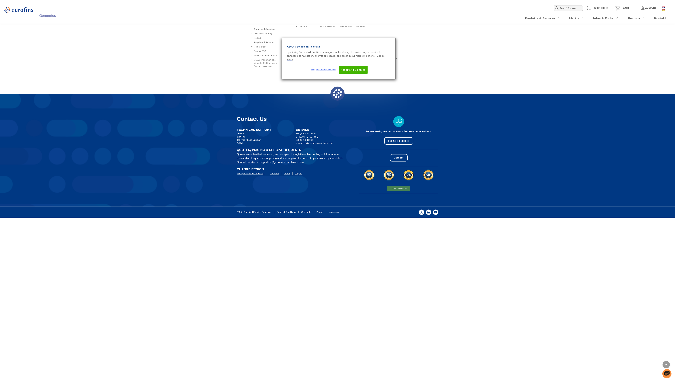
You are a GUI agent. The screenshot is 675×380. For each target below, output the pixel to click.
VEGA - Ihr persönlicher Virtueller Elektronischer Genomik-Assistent (265, 63)
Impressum (334, 212)
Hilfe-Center (260, 47)
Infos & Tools (603, 18)
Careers (399, 158)
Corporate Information (264, 29)
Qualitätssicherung (263, 33)
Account (650, 8)
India (287, 173)
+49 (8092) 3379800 (306, 133)
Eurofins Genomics (327, 26)
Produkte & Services (540, 18)
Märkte (574, 18)
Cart (626, 8)
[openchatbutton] (666, 373)
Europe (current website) (250, 173)
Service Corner (345, 26)
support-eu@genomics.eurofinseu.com (314, 143)
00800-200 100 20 (305, 140)
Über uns (633, 18)
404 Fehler (360, 26)
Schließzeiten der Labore (266, 55)
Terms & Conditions (286, 212)
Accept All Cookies (353, 69)
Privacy (319, 212)
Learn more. (333, 154)
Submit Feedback (399, 141)
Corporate (306, 212)
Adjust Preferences (323, 69)
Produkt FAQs (260, 51)
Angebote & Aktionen (264, 42)
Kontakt (660, 18)
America (274, 173)
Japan (298, 173)
